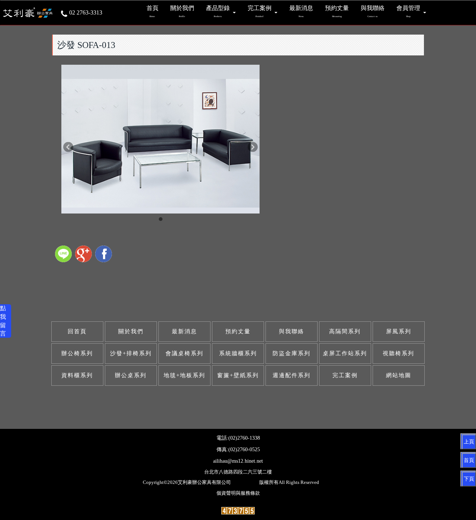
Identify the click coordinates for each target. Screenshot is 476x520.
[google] (84, 254)
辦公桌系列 (131, 375)
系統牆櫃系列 (238, 353)
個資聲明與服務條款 (238, 493)
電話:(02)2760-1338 (238, 438)
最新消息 (184, 331)
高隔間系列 (345, 331)
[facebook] (104, 254)
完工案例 (345, 375)
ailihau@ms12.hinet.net (238, 461)
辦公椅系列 (77, 353)
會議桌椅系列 (184, 353)
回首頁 (77, 331)
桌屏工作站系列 (345, 353)
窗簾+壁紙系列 (238, 375)
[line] (64, 254)
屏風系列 (398, 331)
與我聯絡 (291, 331)
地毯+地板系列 (184, 375)
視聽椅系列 (398, 353)
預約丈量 (238, 331)
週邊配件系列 (292, 375)
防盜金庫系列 (292, 353)
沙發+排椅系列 (131, 353)
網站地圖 (398, 375)
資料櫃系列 (77, 375)
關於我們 (131, 331)
